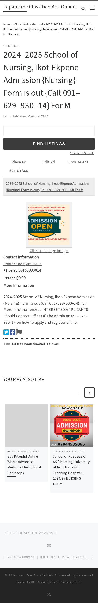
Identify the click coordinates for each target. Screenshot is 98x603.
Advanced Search (82, 153)
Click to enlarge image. (49, 250)
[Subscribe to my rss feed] (49, 594)
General (37, 24)
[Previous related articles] (78, 392)
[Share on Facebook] (12, 332)
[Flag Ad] (19, 332)
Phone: (10, 270)
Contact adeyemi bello (22, 263)
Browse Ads (78, 162)
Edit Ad (48, 162)
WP (33, 582)
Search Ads (18, 170)
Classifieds (21, 24)
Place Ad (18, 162)
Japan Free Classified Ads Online (40, 575)
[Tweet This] (6, 332)
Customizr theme (71, 582)
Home (7, 24)
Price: (9, 278)
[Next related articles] (89, 392)
